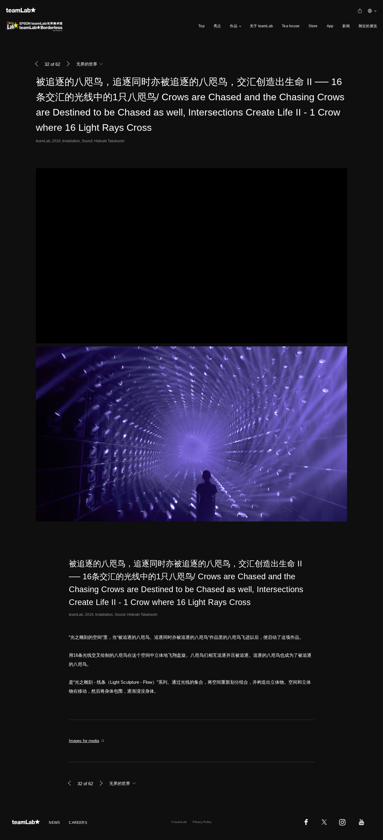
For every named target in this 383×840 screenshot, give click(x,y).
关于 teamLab (261, 26)
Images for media (84, 741)
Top (201, 26)
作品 (233, 26)
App (330, 26)
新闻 (345, 26)
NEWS (54, 823)
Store (312, 26)
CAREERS (78, 823)
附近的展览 (368, 26)
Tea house (291, 26)
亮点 (217, 26)
